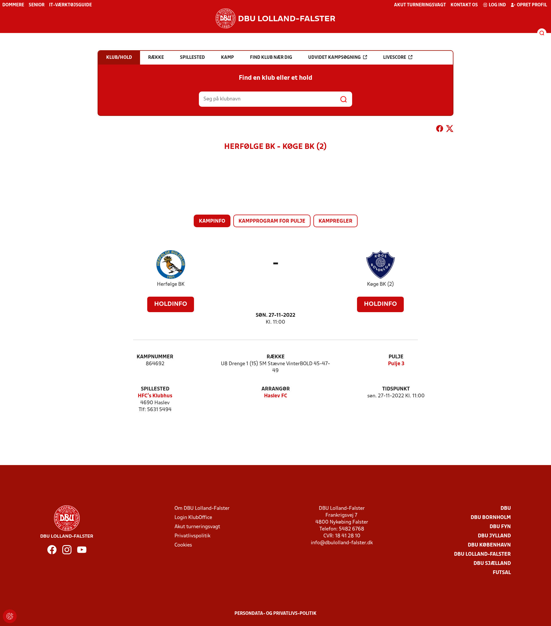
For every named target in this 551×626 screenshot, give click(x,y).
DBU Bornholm (491, 517)
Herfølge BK (171, 284)
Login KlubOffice (193, 517)
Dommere (13, 5)
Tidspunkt (396, 389)
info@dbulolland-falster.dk (342, 543)
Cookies (183, 545)
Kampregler (335, 221)
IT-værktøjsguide (70, 5)
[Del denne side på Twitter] (449, 129)
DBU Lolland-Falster (482, 554)
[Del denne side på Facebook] (439, 129)
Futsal (502, 572)
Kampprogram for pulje (271, 221)
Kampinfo (212, 221)
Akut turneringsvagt (420, 5)
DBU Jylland (494, 536)
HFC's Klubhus (155, 396)
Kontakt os (464, 5)
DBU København (489, 545)
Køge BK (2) (380, 284)
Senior (36, 5)
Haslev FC (275, 396)
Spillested (155, 389)
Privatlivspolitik (192, 536)
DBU (505, 508)
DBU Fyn (500, 526)
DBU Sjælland (492, 563)
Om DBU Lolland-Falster (202, 508)
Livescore (394, 58)
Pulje (396, 357)
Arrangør (275, 389)
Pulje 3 (396, 363)
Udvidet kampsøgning (334, 58)
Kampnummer (155, 357)
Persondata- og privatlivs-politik (275, 614)
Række (276, 357)
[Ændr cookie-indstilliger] (10, 616)
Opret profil (532, 5)
